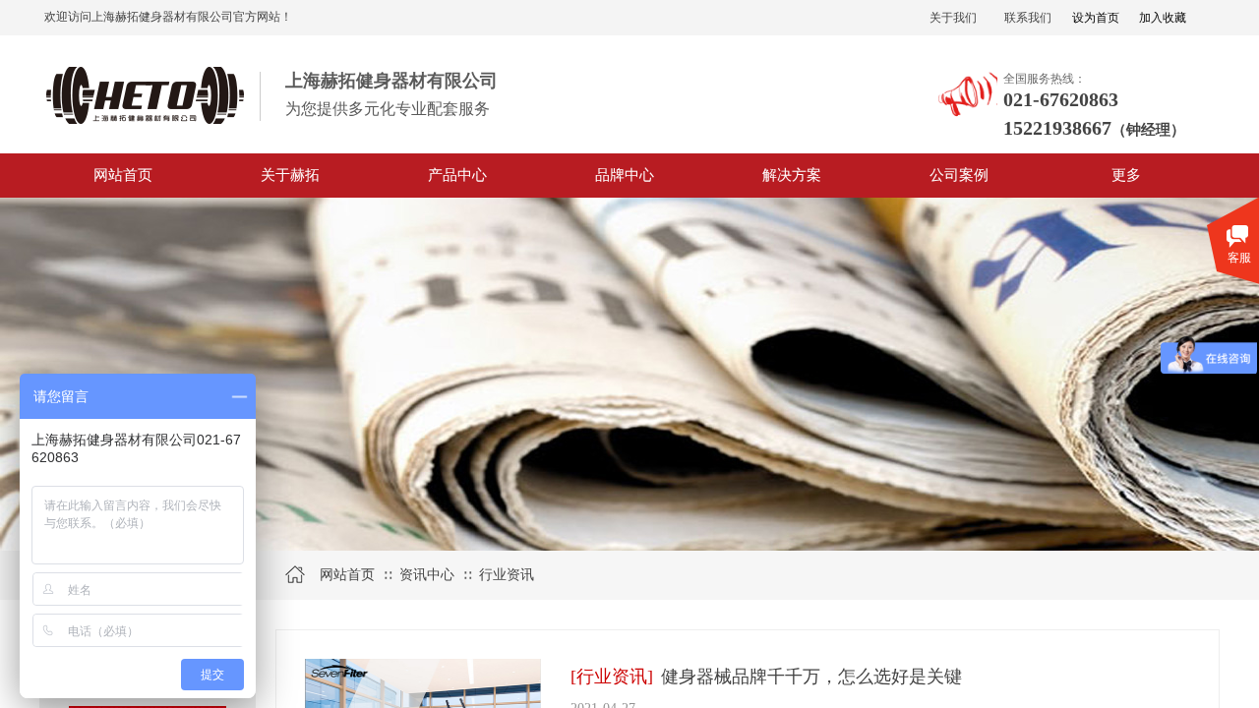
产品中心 (457, 175)
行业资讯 (506, 574)
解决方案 (791, 175)
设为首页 (1095, 18)
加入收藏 (1162, 18)
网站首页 (122, 175)
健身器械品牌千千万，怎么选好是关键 (811, 676)
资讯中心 (426, 574)
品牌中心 (624, 175)
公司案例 (959, 175)
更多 (1126, 175)
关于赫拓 (290, 175)
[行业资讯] (611, 676)
